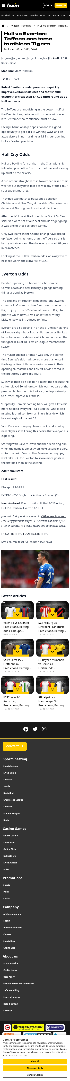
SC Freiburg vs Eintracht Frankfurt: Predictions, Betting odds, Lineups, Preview (51, 627)
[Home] (3, 25)
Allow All (34, 1061)
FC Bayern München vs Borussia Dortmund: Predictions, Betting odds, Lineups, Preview (51, 664)
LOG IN (48, 5)
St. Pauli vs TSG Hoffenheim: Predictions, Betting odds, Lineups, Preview (16, 664)
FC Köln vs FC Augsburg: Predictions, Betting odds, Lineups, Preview (16, 701)
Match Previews (21, 26)
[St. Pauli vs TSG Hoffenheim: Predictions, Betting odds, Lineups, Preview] (17, 648)
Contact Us (14, 746)
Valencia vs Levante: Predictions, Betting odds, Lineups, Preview (16, 627)
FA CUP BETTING (11, 534)
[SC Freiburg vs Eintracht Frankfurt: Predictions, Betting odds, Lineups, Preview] (52, 610)
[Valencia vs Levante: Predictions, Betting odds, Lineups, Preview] (17, 610)
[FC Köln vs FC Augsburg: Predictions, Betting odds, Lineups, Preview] (17, 685)
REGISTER (60, 5)
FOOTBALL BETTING (35, 534)
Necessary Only (35, 1068)
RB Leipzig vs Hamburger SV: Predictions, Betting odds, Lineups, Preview (51, 701)
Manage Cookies (35, 1074)
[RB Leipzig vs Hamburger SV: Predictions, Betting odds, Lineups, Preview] (52, 685)
